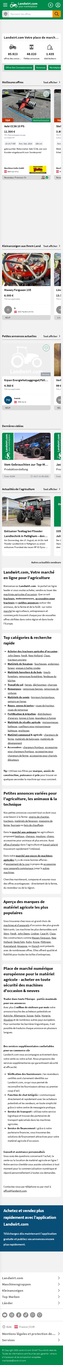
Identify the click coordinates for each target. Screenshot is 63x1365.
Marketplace (55, 67)
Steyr (6, 933)
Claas (47, 655)
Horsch (35, 946)
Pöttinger (46, 942)
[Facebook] (18, 1315)
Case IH (44, 933)
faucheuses (40, 663)
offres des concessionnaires (19, 67)
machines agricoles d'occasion (20, 594)
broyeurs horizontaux (42, 697)
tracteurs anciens (17, 659)
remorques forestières (30, 676)
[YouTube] (4, 1315)
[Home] (24, 5)
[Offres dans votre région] (5, 13)
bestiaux (19, 836)
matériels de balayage (27, 739)
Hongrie (45, 1015)
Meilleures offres (12, 82)
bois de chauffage (33, 825)
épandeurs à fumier (45, 718)
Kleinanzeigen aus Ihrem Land (21, 246)
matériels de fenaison (26, 821)
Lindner (35, 933)
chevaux (30, 836)
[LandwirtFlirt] (39, 1315)
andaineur (53, 663)
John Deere (14, 655)
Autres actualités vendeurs (46, 562)
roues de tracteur (45, 705)
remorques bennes (33, 688)
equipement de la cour (18, 864)
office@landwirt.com (15, 1190)
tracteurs (8, 821)
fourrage (15, 825)
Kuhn (29, 942)
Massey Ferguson (41, 937)
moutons (41, 836)
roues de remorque (18, 709)
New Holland (35, 655)
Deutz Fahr (19, 942)
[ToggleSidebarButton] (5, 5)
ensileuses (23, 730)
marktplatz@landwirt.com (14, 1360)
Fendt (24, 655)
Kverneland (10, 946)
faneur (11, 668)
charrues (52, 684)
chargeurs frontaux (33, 747)
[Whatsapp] (32, 1315)
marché (8, 611)
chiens (50, 836)
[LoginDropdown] (58, 5)
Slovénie (8, 1019)
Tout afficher (50, 82)
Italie (37, 1015)
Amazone (22, 946)
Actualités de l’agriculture (18, 489)
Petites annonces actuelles (19, 336)
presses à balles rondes (28, 668)
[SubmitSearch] (56, 13)
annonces (40, 67)
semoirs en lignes (17, 701)
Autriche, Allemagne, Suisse (18, 1015)
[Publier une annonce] (51, 5)
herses (28, 684)
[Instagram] (11, 1315)
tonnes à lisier (26, 718)
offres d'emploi (12, 844)
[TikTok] (25, 1315)
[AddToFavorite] (46, 94)
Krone (36, 942)
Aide (9, 1327)
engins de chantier (39, 816)
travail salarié (50, 844)
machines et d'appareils (16, 925)
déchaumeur (39, 684)
